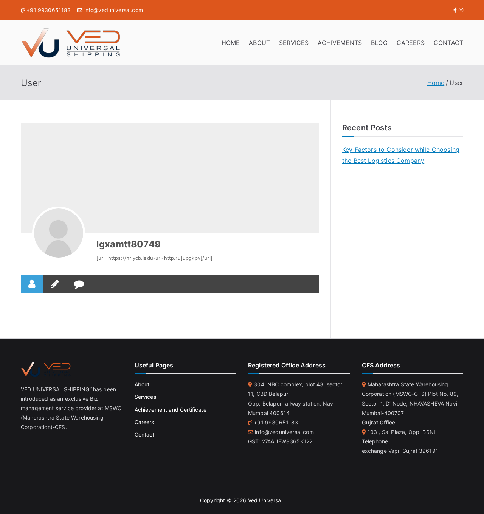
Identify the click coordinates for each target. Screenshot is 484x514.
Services (145, 397)
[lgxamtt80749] (58, 233)
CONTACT (448, 42)
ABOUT (259, 42)
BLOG (379, 42)
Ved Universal (265, 500)
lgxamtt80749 (128, 244)
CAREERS (411, 42)
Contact (145, 434)
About (142, 384)
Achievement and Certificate (170, 409)
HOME (231, 42)
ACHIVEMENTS (340, 42)
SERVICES (294, 42)
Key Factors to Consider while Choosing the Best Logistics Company (400, 155)
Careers (144, 422)
